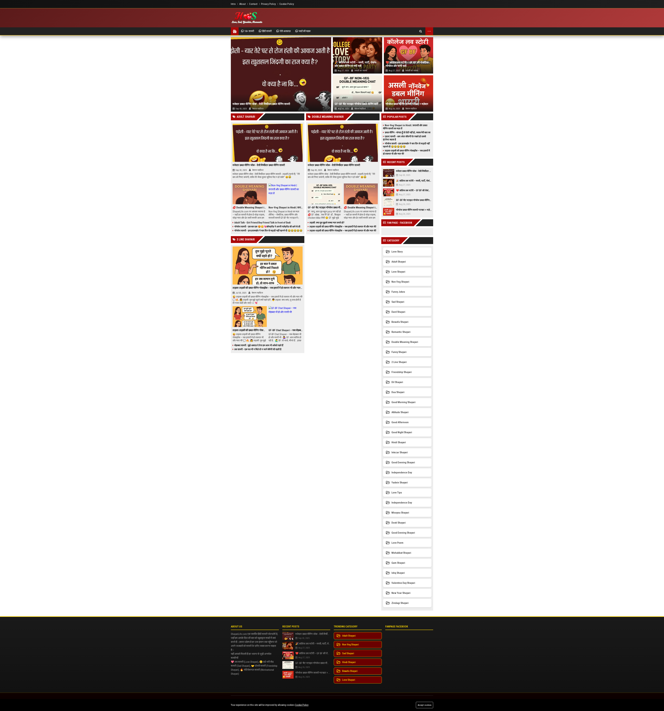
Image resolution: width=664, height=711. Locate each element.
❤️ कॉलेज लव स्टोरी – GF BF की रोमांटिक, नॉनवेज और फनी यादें (407, 64)
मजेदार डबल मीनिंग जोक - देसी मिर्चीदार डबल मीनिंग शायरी (261, 104)
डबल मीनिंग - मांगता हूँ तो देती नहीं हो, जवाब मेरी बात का (407, 132)
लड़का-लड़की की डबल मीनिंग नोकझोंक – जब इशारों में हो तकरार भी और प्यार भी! (343, 226)
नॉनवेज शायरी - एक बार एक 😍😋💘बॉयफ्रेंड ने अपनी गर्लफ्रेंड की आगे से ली (267, 226)
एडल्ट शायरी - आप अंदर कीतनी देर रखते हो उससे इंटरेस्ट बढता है (404, 138)
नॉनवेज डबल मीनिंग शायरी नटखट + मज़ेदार (407, 104)
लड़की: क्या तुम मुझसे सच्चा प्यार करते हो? (327, 222)
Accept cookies (424, 705)
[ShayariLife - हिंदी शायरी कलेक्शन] (247, 18)
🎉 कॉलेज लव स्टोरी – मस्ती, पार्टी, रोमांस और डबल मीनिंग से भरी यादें (355, 64)
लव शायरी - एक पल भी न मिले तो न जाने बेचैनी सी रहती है (257, 349)
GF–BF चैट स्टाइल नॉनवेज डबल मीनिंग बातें (356, 104)
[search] (420, 31)
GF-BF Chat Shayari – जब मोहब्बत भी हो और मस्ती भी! (286, 330)
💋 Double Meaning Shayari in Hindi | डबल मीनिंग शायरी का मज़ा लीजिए (250, 207)
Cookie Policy (301, 705)
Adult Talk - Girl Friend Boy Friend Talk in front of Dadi (262, 222)
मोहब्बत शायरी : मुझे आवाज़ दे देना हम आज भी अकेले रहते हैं (258, 345)
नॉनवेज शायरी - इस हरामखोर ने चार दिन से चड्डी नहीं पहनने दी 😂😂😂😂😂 (268, 230)
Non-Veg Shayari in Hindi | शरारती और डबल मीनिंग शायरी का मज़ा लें (286, 207)
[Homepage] (235, 31)
